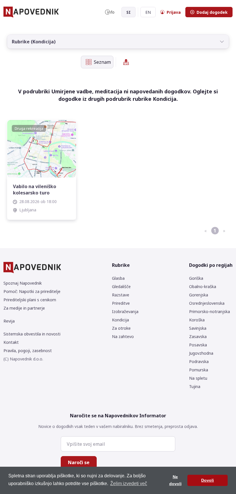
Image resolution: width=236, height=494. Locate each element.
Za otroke (121, 328)
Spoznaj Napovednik (22, 283)
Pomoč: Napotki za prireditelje (31, 291)
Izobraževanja (125, 311)
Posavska (198, 345)
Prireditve (121, 303)
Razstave (120, 295)
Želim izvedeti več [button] (128, 483)
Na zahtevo (123, 336)
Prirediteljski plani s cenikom (29, 299)
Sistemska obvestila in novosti (31, 334)
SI (128, 12)
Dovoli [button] (207, 480)
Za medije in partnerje (24, 308)
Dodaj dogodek (212, 12)
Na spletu (198, 378)
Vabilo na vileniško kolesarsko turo (34, 189)
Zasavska (198, 336)
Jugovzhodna (201, 353)
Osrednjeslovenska (206, 303)
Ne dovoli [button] (175, 480)
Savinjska (197, 328)
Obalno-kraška (202, 286)
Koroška (197, 320)
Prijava (174, 12)
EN (148, 12)
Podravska (199, 361)
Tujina (194, 386)
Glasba (118, 278)
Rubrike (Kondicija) (34, 41)
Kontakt (11, 342)
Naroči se (79, 462)
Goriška (196, 278)
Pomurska (198, 370)
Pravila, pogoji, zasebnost (27, 350)
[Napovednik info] (109, 12)
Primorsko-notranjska (209, 311)
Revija (9, 321)
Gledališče (121, 286)
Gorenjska (198, 295)
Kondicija (120, 320)
